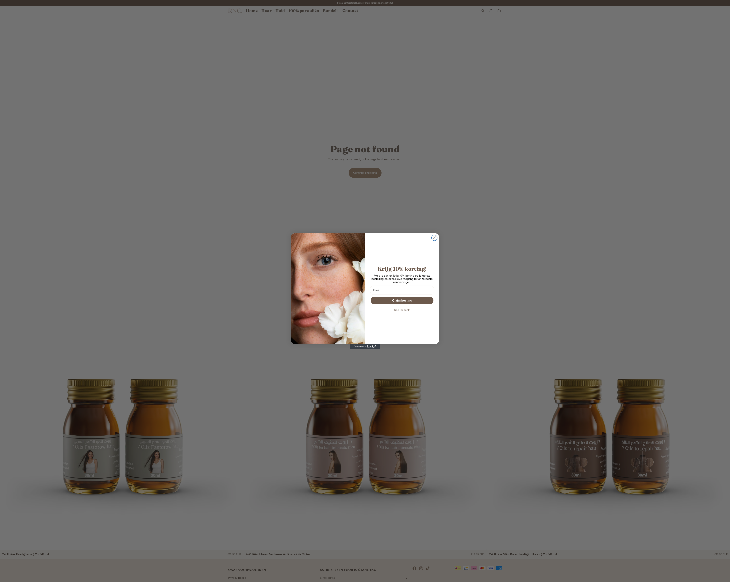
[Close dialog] (434, 238)
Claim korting (402, 300)
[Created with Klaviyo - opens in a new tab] (365, 346)
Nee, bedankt (402, 309)
